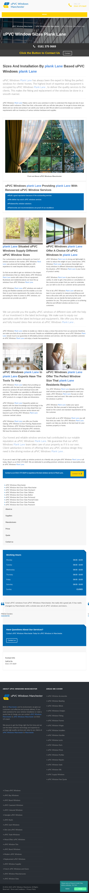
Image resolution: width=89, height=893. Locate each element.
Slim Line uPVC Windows (13, 830)
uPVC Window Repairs (56, 760)
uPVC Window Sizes (11, 879)
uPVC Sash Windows (11, 825)
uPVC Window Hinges (56, 725)
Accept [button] (80, 888)
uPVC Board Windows (12, 800)
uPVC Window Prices (55, 750)
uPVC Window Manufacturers (15, 874)
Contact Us (76, 474)
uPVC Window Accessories (57, 696)
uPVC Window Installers (56, 730)
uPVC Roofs (8, 820)
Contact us (9, 542)
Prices (8, 529)
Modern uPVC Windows (13, 854)
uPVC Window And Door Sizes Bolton (19, 495)
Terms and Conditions (18, 889)
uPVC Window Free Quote (57, 779)
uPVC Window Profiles (56, 755)
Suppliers (9, 516)
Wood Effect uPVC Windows (14, 839)
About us (9, 509)
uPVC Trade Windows (12, 835)
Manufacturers (11, 522)
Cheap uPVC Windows (12, 790)
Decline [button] (68, 888)
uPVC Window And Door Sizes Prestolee (20, 502)
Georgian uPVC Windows (13, 815)
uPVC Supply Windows (56, 774)
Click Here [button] (74, 885)
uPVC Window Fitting (55, 716)
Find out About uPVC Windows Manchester (44, 176)
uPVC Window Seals (55, 765)
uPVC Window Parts (55, 745)
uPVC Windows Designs (56, 711)
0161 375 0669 (80, 6)
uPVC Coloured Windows (13, 810)
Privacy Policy (31, 889)
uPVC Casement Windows (13, 805)
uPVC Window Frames (56, 721)
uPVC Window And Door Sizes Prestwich (20, 505)
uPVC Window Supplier (12, 864)
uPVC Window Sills (54, 770)
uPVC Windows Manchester (16, 485)
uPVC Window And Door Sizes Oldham (20, 492)
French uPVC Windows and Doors (16, 869)
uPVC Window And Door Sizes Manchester (21, 488)
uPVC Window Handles (56, 735)
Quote (8, 535)
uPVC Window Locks (55, 740)
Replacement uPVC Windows (14, 859)
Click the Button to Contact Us (38, 52)
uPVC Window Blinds (55, 706)
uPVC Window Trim (11, 844)
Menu (44, 14)
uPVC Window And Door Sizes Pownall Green (22, 500)
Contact (67, 53)
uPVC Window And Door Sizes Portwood (20, 497)
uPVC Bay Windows (11, 795)
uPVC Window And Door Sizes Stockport (20, 490)
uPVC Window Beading (56, 701)
